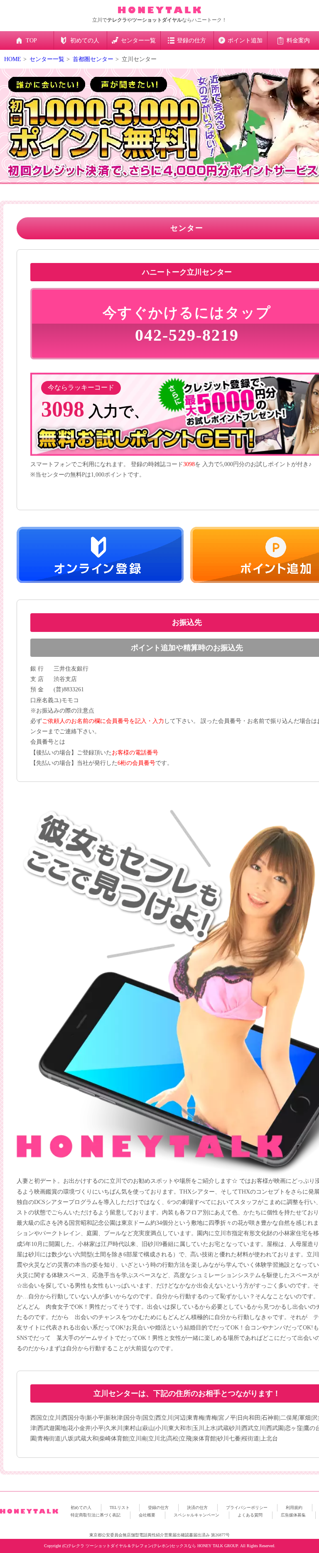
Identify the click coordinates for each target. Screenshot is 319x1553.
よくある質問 (250, 1515)
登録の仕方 (158, 1507)
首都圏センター (93, 59)
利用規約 (294, 1507)
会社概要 (147, 1515)
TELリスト (120, 1507)
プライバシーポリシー (246, 1507)
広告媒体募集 (293, 1515)
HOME (12, 59)
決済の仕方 (197, 1507)
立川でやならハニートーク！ (159, 20)
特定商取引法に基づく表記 (95, 1515)
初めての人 (81, 1507)
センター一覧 (46, 59)
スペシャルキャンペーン (196, 1515)
